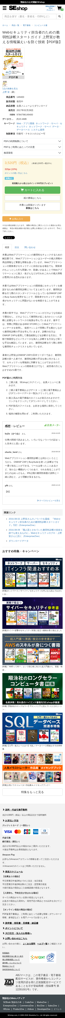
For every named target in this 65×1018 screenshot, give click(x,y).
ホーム (5, 25)
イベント (58, 1009)
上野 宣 (6, 92)
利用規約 (5, 953)
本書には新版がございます (32, 206)
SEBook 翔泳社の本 (12, 1002)
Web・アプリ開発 (25, 123)
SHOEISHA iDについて (11, 969)
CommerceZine (27, 1005)
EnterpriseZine (9, 1005)
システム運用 (37, 129)
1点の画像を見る (10, 88)
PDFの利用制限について (16, 141)
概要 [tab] (7, 247)
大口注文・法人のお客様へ (18, 933)
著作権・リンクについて (11, 963)
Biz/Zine (40, 1005)
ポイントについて (14, 928)
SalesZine (52, 1005)
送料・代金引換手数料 (16, 809)
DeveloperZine (43, 1009)
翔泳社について (8, 966)
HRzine (6, 1009)
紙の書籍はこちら (32, 198)
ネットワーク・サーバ (40, 126)
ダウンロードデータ (19, 541)
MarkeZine (42, 1002)
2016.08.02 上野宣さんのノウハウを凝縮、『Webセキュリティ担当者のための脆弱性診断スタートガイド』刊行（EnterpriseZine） (35, 522)
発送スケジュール (14, 871)
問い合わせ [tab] (29, 247)
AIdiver (30, 1009)
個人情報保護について (11, 959)
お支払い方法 (11, 820)
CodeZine (29, 1002)
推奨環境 (8, 153)
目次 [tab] (17, 247)
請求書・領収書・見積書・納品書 (21, 923)
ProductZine (18, 1009)
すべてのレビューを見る (49, 500)
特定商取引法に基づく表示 (12, 956)
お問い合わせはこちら (16, 938)
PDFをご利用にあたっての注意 (19, 147)
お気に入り (17, 219)
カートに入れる (34, 190)
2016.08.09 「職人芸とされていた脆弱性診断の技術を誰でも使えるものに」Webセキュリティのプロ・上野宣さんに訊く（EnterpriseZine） (36, 533)
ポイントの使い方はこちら (16, 173)
